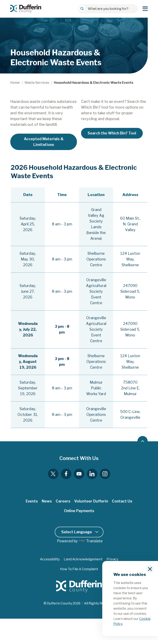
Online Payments (79, 511)
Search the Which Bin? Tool (112, 133)
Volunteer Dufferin (91, 501)
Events (32, 501)
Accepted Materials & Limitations (44, 142)
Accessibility (50, 559)
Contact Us (122, 501)
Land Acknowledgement (83, 559)
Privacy (112, 559)
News (47, 501)
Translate (94, 541)
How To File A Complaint (79, 569)
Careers (63, 501)
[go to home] (79, 586)
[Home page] (25, 9)
